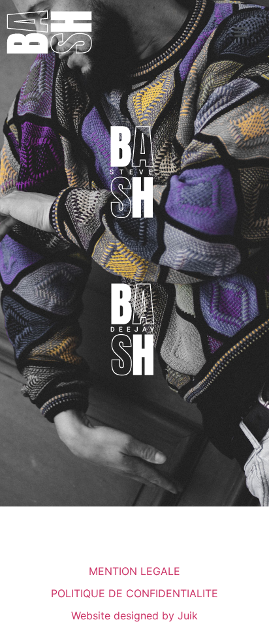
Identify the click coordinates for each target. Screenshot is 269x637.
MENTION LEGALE (134, 571)
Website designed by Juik (134, 615)
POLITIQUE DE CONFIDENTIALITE (134, 593)
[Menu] (241, 32)
